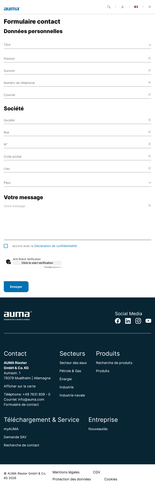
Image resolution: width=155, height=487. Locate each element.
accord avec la (44, 246)
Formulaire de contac (21, 404)
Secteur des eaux (73, 363)
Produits (102, 371)
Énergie (66, 379)
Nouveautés (98, 429)
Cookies (110, 479)
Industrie (67, 387)
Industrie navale (72, 395)
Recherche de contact (21, 445)
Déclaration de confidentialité (55, 246)
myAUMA (11, 429)
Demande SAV (15, 437)
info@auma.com (31, 399)
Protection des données (72, 479)
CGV (96, 472)
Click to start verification (37, 262)
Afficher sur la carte (20, 386)
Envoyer (16, 287)
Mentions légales (66, 472)
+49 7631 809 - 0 (36, 394)
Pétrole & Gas (70, 371)
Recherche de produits (114, 363)
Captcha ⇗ (52, 267)
